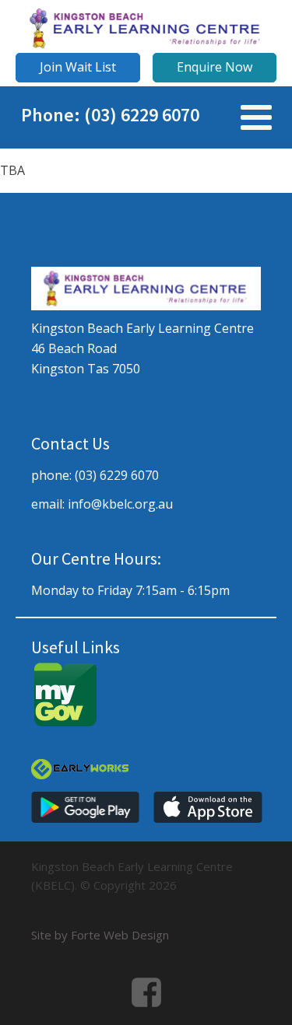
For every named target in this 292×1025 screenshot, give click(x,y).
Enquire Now (214, 66)
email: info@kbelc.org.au (102, 503)
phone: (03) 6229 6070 (95, 475)
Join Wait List (78, 66)
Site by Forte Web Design (100, 935)
